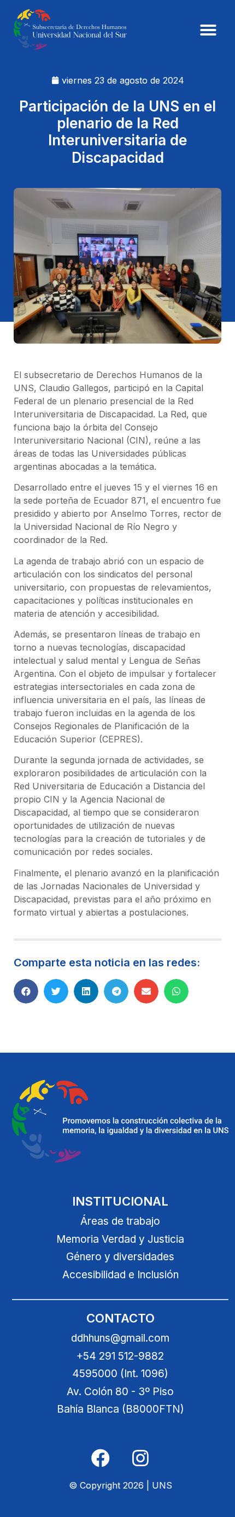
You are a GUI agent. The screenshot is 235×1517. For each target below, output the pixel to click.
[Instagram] (140, 1458)
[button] (208, 30)
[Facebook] (100, 1458)
